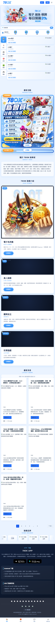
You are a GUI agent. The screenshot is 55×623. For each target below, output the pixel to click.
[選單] (51, 2)
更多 (51, 27)
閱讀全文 (7, 418)
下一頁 (50, 526)
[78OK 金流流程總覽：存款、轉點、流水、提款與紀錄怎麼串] (41, 394)
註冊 (47, 2)
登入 (42, 2)
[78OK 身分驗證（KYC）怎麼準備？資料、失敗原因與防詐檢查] (13, 443)
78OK (4, 407)
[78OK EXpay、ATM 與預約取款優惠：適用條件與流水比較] (41, 443)
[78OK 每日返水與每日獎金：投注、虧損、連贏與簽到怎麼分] (13, 491)
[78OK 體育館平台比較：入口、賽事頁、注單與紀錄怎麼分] (13, 394)
